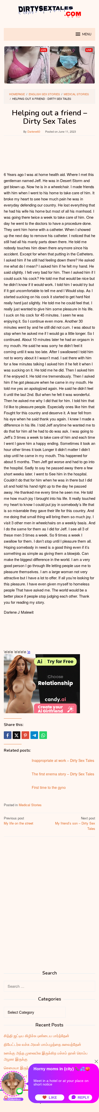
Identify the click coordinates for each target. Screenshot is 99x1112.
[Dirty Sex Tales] (49, 10)
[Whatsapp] (43, 735)
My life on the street (18, 821)
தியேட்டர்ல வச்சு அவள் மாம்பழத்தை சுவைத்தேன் (42, 1044)
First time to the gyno (49, 787)
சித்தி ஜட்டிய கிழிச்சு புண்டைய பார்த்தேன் (36, 1035)
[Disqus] (49, 905)
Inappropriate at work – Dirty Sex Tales (63, 760)
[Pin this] (25, 735)
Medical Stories (30, 804)
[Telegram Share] (34, 735)
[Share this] (7, 735)
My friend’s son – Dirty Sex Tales (75, 823)
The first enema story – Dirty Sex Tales (63, 773)
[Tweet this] (16, 735)
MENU (86, 34)
